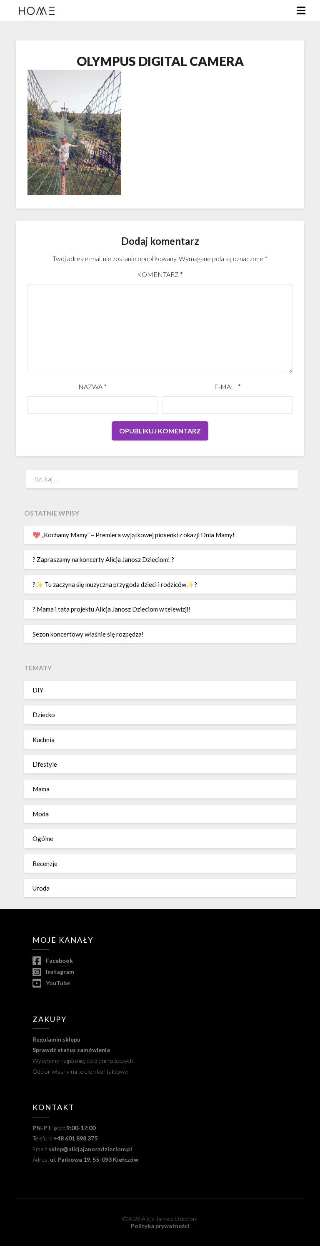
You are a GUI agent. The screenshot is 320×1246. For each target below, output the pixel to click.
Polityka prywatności (160, 1225)
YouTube (57, 983)
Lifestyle (44, 764)
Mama (41, 789)
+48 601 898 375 (75, 1138)
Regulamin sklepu (56, 1039)
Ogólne (42, 838)
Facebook (58, 960)
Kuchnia (43, 739)
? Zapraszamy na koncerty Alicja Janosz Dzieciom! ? (103, 559)
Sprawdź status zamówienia (71, 1049)
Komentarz (160, 274)
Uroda (41, 888)
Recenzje (45, 863)
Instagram (59, 971)
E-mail (227, 386)
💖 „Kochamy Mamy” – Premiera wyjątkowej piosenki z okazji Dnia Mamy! (133, 535)
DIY (37, 690)
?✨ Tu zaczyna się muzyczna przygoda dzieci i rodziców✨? (114, 584)
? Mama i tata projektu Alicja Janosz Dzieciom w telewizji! (111, 609)
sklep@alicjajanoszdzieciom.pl (90, 1149)
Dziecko (43, 714)
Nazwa (92, 386)
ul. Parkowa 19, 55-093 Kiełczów (94, 1159)
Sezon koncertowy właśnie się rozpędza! (88, 634)
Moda (40, 814)
